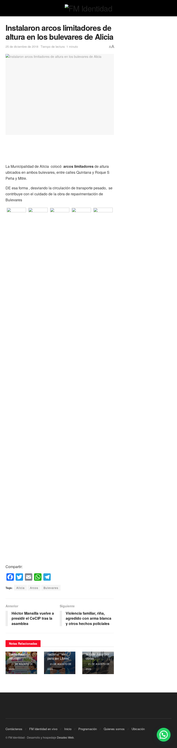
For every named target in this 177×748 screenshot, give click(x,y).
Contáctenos (14, 729)
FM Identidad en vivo (43, 729)
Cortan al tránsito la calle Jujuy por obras (98, 653)
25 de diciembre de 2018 (22, 46)
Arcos (34, 588)
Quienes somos (114, 729)
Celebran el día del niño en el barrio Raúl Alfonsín (19, 652)
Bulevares (51, 588)
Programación (87, 729)
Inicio (67, 729)
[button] (164, 735)
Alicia (20, 588)
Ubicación (138, 729)
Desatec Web (65, 737)
